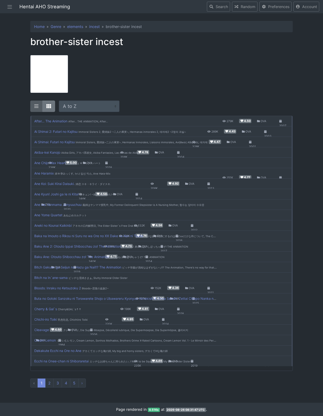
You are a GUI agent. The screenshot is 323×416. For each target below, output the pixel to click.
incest (94, 26)
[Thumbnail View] (48, 106)
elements (75, 26)
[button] (306, 7)
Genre (56, 26)
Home (39, 26)
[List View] (36, 106)
